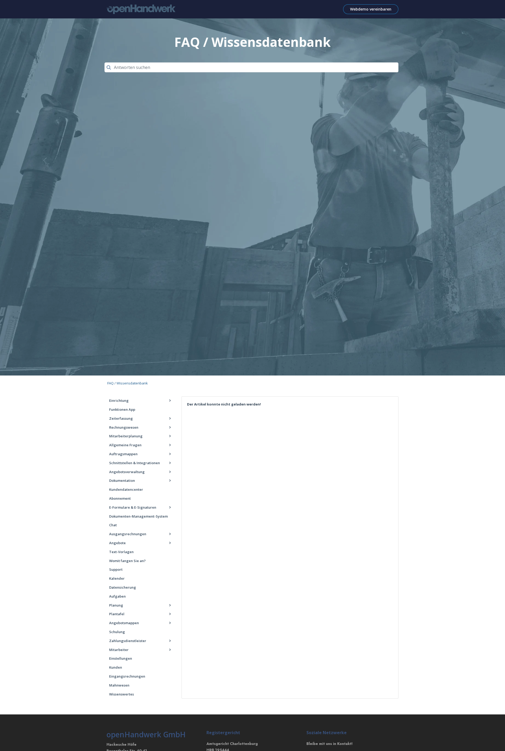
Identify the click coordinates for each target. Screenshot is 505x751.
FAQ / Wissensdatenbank (127, 383)
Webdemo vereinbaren (370, 9)
